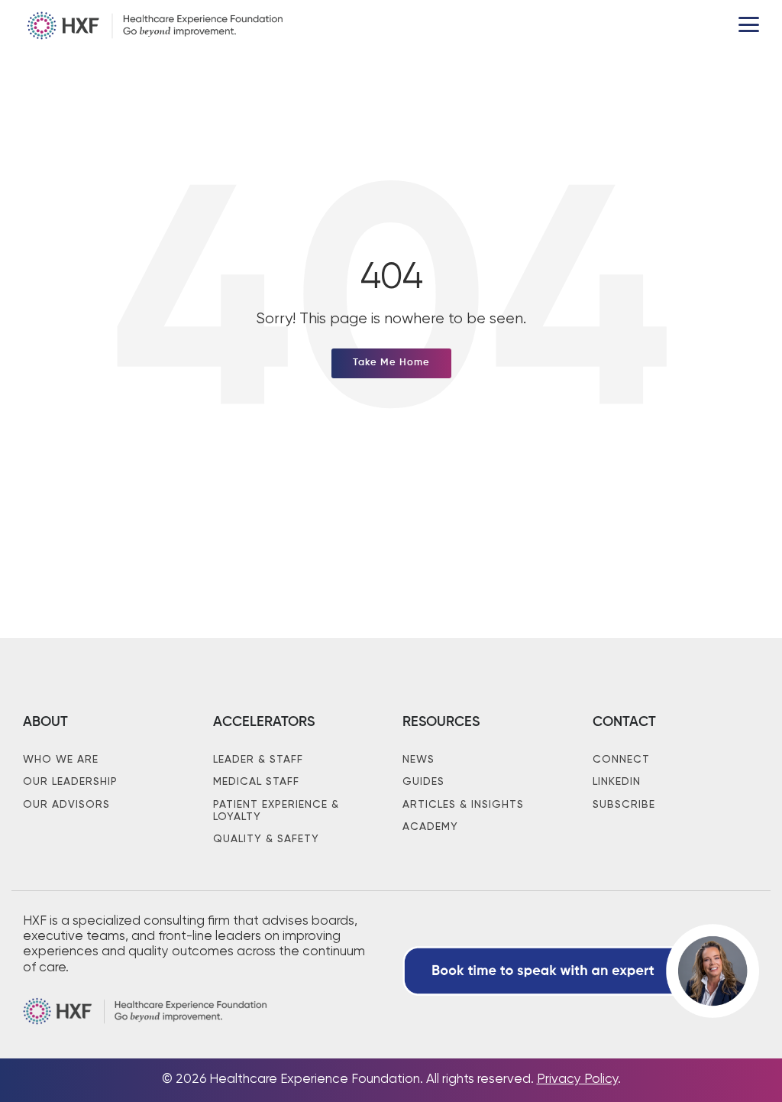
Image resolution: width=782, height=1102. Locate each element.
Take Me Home (391, 363)
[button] (748, 23)
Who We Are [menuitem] (61, 759)
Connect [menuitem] (621, 759)
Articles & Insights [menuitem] (463, 804)
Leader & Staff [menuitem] (258, 759)
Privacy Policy (577, 1079)
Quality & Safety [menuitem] (266, 839)
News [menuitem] (418, 759)
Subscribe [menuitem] (624, 804)
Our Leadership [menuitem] (70, 781)
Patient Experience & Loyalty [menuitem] (278, 810)
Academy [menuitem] (430, 827)
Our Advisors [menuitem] (66, 804)
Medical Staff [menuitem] (256, 781)
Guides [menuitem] (423, 781)
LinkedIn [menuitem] (617, 781)
